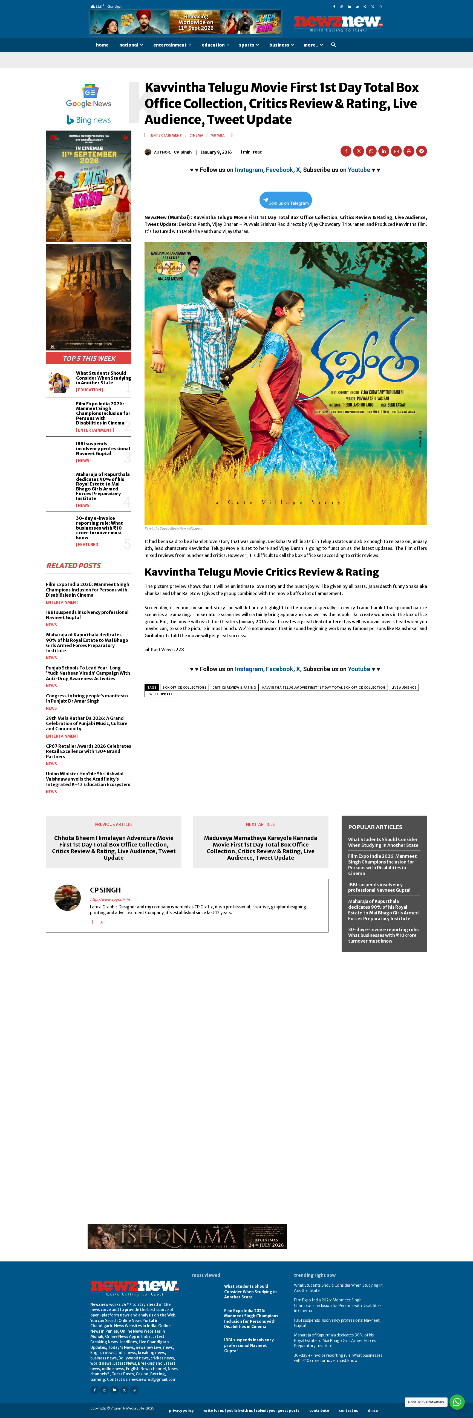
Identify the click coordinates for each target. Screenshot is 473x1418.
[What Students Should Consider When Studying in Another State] (59, 381)
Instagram (249, 169)
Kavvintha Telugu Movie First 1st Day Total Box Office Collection (323, 687)
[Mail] (357, 6)
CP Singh (183, 152)
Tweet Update (160, 694)
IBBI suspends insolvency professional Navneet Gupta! (103, 448)
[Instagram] (341, 6)
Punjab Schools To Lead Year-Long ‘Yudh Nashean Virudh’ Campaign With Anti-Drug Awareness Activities (88, 673)
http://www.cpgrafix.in (110, 899)
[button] (334, 45)
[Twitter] (372, 6)
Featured (88, 545)
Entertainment (95, 430)
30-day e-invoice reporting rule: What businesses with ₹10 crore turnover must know (99, 527)
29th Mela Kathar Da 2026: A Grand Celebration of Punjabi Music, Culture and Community (87, 723)
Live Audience (404, 687)
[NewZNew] (338, 24)
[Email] (396, 151)
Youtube (359, 169)
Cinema (196, 135)
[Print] (408, 151)
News (83, 461)
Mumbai (218, 135)
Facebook (279, 169)
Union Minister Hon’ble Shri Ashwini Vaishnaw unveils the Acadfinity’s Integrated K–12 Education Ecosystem (88, 779)
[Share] (364, 6)
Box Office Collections (184, 687)
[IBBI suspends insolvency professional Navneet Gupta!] (59, 452)
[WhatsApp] (380, 6)
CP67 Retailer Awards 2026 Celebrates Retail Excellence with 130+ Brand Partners (88, 751)
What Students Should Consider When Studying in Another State (103, 377)
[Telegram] (421, 151)
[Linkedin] (349, 6)
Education (89, 390)
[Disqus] (187, 1011)
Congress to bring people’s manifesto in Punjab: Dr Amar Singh (87, 698)
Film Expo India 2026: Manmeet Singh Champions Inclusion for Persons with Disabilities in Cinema (103, 413)
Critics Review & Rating (234, 687)
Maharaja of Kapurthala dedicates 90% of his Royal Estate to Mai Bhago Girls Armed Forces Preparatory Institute (103, 486)
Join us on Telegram (289, 203)
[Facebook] (334, 6)
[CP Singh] (149, 152)
